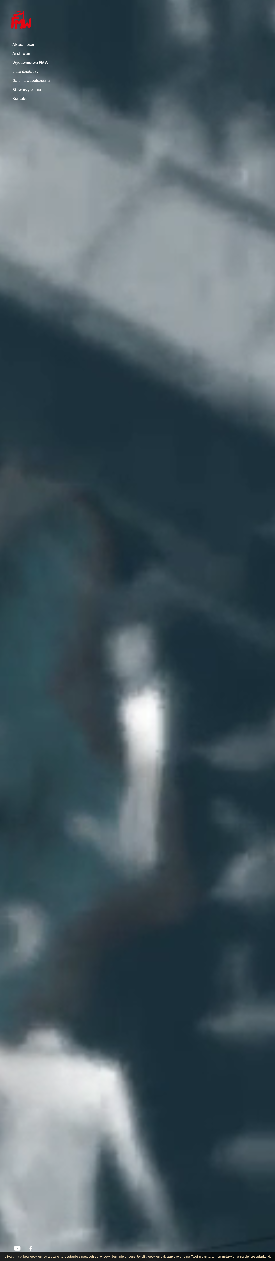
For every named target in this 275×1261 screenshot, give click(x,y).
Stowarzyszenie (26, 89)
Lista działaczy (25, 71)
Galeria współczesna (31, 80)
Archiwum (21, 53)
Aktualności (23, 44)
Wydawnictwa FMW (30, 62)
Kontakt (19, 98)
